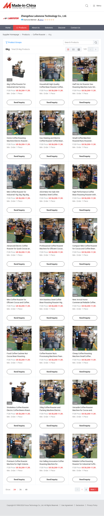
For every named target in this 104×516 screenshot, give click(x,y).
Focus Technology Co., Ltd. (34, 505)
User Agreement (67, 505)
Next (93, 489)
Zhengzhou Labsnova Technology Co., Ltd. (44, 16)
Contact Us (75, 27)
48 (26, 489)
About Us (36, 27)
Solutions (49, 27)
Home (7, 27)
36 (20, 489)
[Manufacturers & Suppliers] (20, 5)
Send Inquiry (19, 102)
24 (15, 489)
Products (22, 27)
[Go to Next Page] (95, 49)
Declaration (80, 505)
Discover (61, 27)
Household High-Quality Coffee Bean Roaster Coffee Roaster (51, 87)
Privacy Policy (92, 505)
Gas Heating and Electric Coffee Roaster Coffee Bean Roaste (51, 141)
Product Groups (15, 42)
